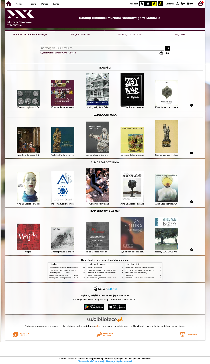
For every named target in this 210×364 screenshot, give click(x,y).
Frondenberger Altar (94, 275)
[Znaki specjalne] (167, 53)
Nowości (20, 4)
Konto (56, 4)
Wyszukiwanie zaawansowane (53, 53)
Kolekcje (72, 53)
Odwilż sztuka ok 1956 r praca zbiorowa (63, 270)
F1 (182, 3)
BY (160, 3)
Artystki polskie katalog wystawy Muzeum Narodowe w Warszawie (72, 278)
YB (154, 3)
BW (148, 3)
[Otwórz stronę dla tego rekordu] (29, 98)
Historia (32, 4)
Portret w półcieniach (94, 267)
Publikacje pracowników (129, 34)
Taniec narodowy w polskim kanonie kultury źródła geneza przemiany (111, 278)
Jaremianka (129, 275)
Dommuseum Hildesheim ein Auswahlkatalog (103, 272)
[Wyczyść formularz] (161, 53)
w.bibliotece (90, 326)
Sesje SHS (180, 34)
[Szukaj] (167, 48)
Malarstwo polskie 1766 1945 (59, 272)
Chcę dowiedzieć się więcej (91, 361)
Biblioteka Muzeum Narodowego (30, 34)
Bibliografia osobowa (80, 34)
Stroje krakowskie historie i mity (136, 272)
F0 (177, 3)
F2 (189, 3)
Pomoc (44, 4)
